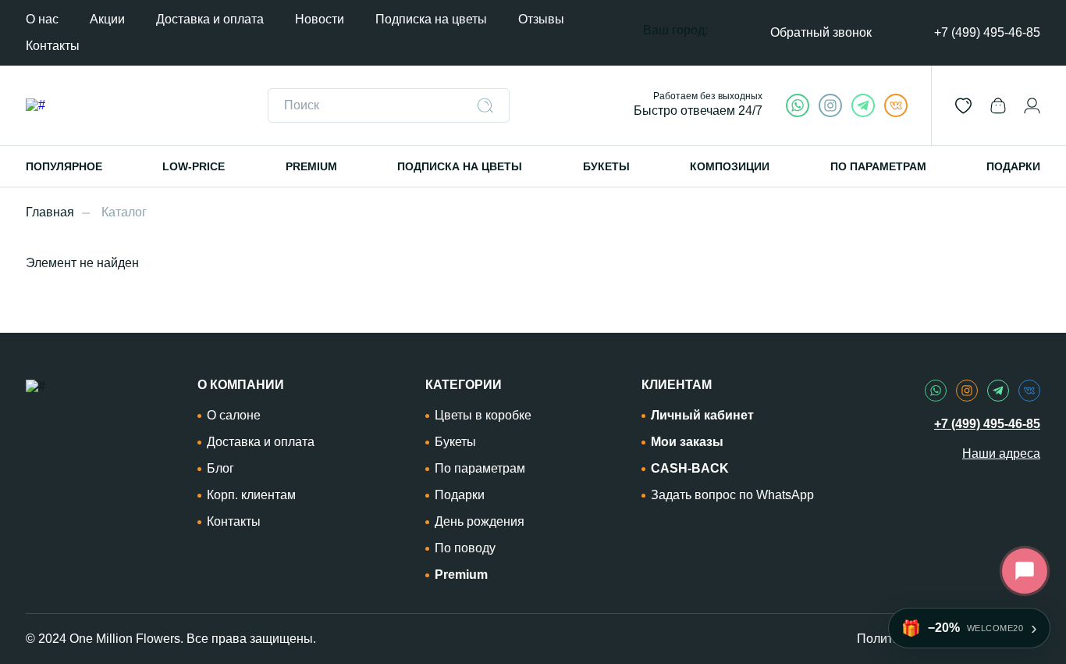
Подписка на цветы (431, 19)
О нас (42, 19)
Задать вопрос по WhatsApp (732, 495)
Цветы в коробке (483, 415)
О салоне (234, 415)
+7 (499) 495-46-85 (987, 32)
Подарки (460, 495)
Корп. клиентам (251, 495)
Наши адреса (1001, 453)
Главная (50, 212)
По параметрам (480, 468)
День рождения (479, 521)
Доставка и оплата (210, 19)
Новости (319, 19)
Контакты (53, 45)
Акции (107, 19)
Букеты (455, 441)
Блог (220, 468)
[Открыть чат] (1024, 571)
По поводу (465, 548)
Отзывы (541, 19)
